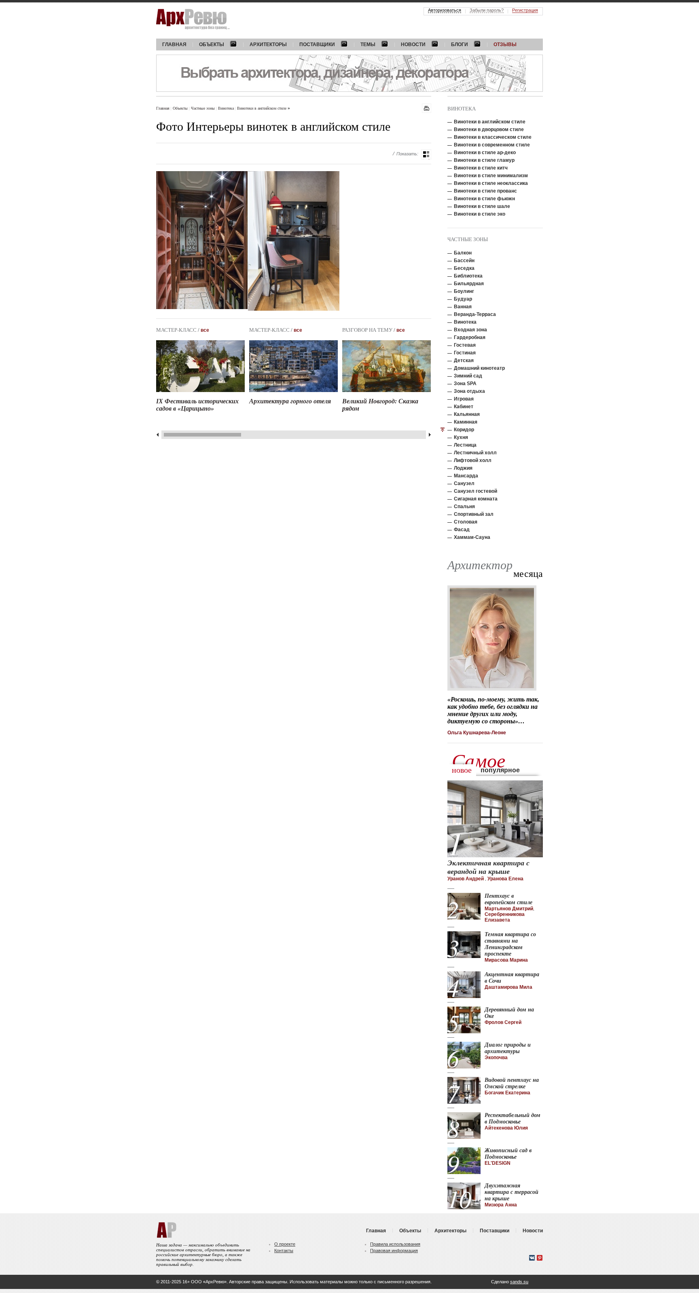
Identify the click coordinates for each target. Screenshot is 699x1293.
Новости (413, 44)
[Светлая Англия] (293, 241)
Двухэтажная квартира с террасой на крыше (511, 1192)
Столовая (465, 522)
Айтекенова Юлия (506, 1128)
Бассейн (464, 260)
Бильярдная (469, 283)
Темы (367, 44)
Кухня (461, 437)
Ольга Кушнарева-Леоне (476, 733)
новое (462, 769)
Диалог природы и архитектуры (508, 1048)
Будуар (463, 299)
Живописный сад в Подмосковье (508, 1153)
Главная (162, 108)
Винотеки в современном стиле (492, 145)
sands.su (519, 1281)
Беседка (464, 268)
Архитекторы (268, 44)
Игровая (464, 399)
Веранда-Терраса (475, 314)
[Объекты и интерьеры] (426, 154)
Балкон (463, 253)
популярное (500, 770)
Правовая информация (394, 1250)
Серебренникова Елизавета (505, 917)
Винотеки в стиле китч (481, 168)
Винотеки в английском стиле (262, 108)
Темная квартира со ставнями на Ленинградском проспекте (510, 944)
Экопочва (496, 1057)
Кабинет (463, 406)
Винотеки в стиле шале (482, 206)
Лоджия (463, 468)
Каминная (465, 422)
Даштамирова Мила (508, 987)
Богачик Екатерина (507, 1093)
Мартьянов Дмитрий (509, 908)
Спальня (464, 506)
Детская (464, 360)
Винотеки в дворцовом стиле (489, 129)
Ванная (463, 306)
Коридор (464, 429)
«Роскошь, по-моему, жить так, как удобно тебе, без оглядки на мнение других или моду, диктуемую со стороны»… (493, 710)
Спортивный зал (474, 514)
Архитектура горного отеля (290, 401)
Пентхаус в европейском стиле (508, 899)
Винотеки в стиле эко (479, 214)
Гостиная (465, 353)
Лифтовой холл (472, 460)
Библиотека (468, 276)
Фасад (462, 529)
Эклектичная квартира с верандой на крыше (488, 867)
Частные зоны (203, 108)
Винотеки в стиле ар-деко (485, 152)
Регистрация (525, 10)
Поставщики (317, 44)
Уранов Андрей (466, 879)
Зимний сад (468, 376)
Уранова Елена (505, 879)
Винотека (226, 108)
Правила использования (395, 1244)
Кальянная (467, 414)
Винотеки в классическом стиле (493, 137)
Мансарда (466, 476)
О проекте (284, 1244)
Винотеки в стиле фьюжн (484, 198)
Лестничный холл (475, 453)
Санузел (464, 483)
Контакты (283, 1250)
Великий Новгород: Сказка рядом (380, 405)
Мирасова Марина (506, 960)
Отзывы (505, 44)
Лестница (465, 445)
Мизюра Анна (501, 1205)
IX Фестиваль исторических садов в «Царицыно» (197, 405)
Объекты (211, 44)
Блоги (459, 44)
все (205, 330)
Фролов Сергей (503, 1022)
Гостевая (465, 345)
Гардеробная (469, 337)
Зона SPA (465, 383)
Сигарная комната (476, 499)
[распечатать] (426, 108)
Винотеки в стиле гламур (484, 160)
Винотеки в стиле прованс (485, 191)
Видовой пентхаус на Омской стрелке (512, 1083)
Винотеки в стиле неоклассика (491, 183)
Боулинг (464, 291)
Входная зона (470, 330)
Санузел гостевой (475, 491)
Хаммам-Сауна (472, 537)
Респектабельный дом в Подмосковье (512, 1118)
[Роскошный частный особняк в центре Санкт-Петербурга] (202, 240)
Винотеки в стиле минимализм (491, 175)
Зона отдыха (469, 391)
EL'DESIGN (497, 1163)
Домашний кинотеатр (479, 368)
